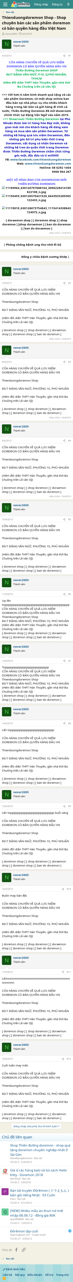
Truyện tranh (39, 1234)
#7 (69, 661)
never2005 (11, 34)
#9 (69, 806)
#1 (69, 55)
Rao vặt (38, 1158)
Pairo (13, 1199)
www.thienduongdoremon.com (48, 163)
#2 (69, 283)
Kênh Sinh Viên (15, 1269)
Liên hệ (7, 1275)
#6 (69, 594)
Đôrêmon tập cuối (24, 1231)
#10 (69, 889)
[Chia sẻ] (64, 56)
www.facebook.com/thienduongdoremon (40, 159)
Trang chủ (62, 1275)
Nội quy (20, 1275)
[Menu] (5, 4)
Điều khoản (34, 1275)
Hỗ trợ (49, 1275)
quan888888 (17, 1219)
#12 (69, 1058)
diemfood (15, 1178)
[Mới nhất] (68, 4)
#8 (69, 723)
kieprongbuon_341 (20, 1234)
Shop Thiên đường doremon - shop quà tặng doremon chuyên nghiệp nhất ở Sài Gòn (40, 1150)
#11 (69, 972)
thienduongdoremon (21, 1158)
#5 (69, 519)
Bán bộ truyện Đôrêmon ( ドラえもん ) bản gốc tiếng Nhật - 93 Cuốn (39, 1192)
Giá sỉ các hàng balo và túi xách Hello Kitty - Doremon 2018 (38, 1172)
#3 (69, 362)
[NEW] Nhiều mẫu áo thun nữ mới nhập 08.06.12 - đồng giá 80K (36, 1213)
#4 (69, 440)
